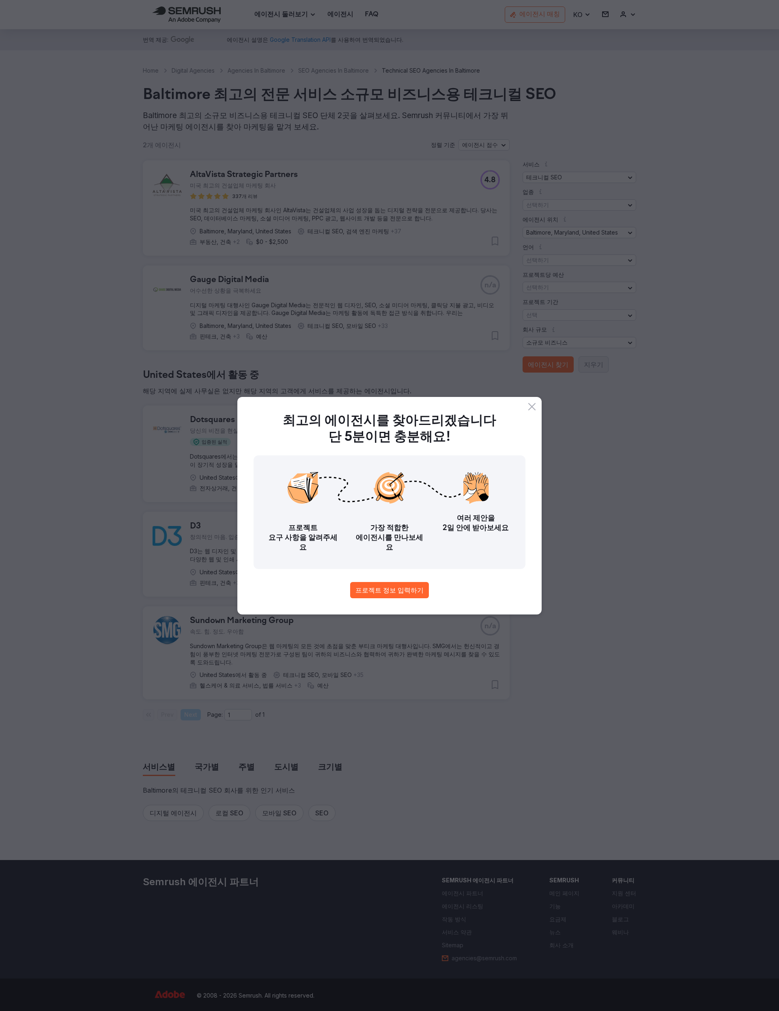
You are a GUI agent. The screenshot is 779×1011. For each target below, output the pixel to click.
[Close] (532, 406)
